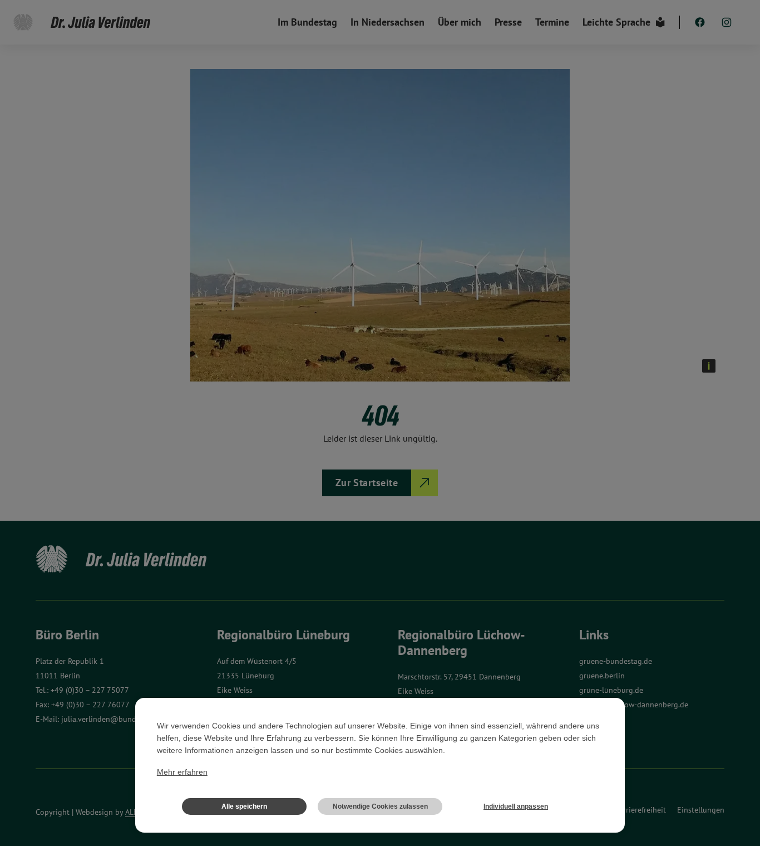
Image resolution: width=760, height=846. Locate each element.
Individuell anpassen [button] (515, 806)
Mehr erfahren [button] (182, 771)
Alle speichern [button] (244, 806)
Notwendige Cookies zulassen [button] (380, 806)
